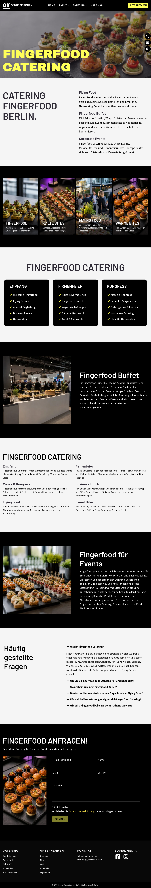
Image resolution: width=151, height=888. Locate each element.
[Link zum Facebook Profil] (118, 858)
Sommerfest (8, 868)
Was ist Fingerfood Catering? (87, 646)
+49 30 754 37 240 (89, 856)
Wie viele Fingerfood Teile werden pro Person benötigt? (102, 681)
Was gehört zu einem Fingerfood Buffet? (93, 687)
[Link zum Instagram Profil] (126, 858)
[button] (105, 647)
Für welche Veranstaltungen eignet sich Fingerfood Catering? (105, 699)
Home (51, 5)
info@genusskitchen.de (92, 859)
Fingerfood (8, 860)
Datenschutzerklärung (81, 811)
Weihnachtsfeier (10, 872)
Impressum (45, 872)
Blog (42, 860)
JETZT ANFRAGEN (138, 5)
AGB (42, 864)
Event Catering (9, 856)
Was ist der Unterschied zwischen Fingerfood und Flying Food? (106, 693)
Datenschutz (45, 868)
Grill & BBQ (8, 864)
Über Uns (97, 5)
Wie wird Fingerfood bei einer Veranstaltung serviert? (101, 705)
